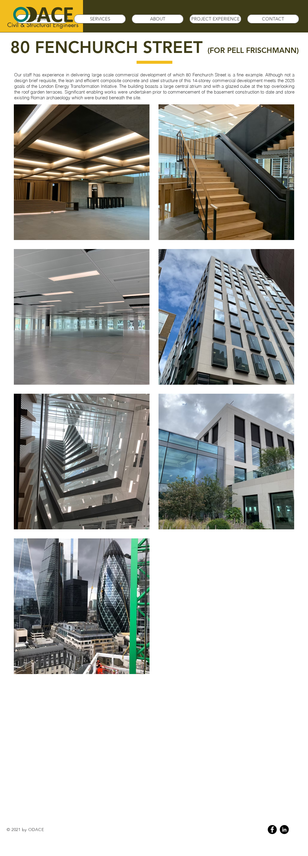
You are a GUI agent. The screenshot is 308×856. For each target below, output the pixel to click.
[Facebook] (272, 829)
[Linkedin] (284, 829)
